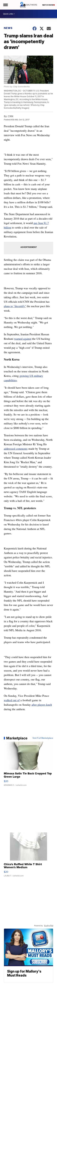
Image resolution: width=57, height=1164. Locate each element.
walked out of (12, 700)
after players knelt (42, 704)
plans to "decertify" (15, 306)
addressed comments (16, 448)
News (8, 28)
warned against (22, 339)
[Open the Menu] (5, 5)
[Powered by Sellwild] (48, 926)
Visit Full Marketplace (42, 738)
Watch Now (47, 5)
